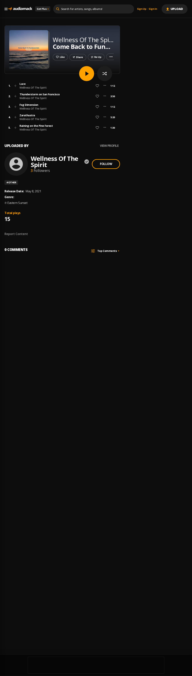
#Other (11, 182)
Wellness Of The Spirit (33, 87)
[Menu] (6, 9)
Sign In (153, 8)
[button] (61, 86)
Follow (106, 164)
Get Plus (43, 8)
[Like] (97, 85)
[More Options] (105, 86)
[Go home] (20, 9)
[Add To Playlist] (15, 86)
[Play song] (86, 73)
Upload (177, 9)
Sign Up (141, 8)
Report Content (16, 234)
